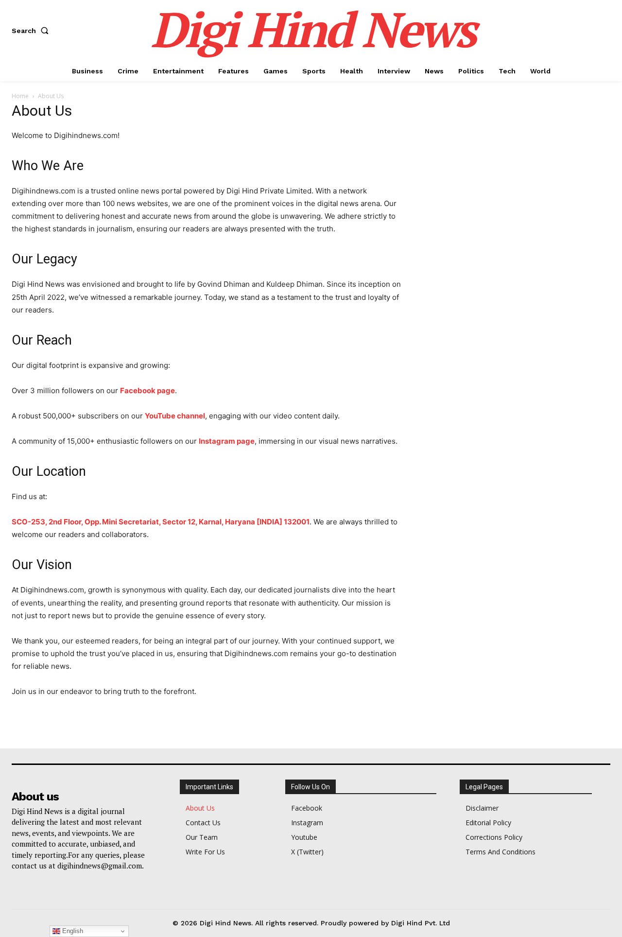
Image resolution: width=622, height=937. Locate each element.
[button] (32, 30)
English (71, 931)
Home (20, 96)
